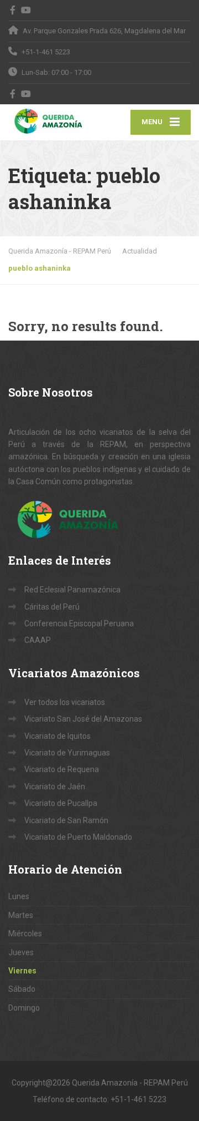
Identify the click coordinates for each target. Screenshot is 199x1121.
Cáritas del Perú (52, 606)
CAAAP (37, 640)
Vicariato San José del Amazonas (83, 718)
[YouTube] (26, 10)
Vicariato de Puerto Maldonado (78, 837)
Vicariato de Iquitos (57, 736)
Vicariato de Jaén (54, 786)
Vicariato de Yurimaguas (67, 752)
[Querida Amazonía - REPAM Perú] (54, 121)
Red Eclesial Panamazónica (72, 589)
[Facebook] (13, 10)
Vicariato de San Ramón (66, 820)
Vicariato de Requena (61, 769)
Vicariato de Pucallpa (60, 803)
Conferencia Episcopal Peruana (79, 623)
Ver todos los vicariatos (64, 702)
